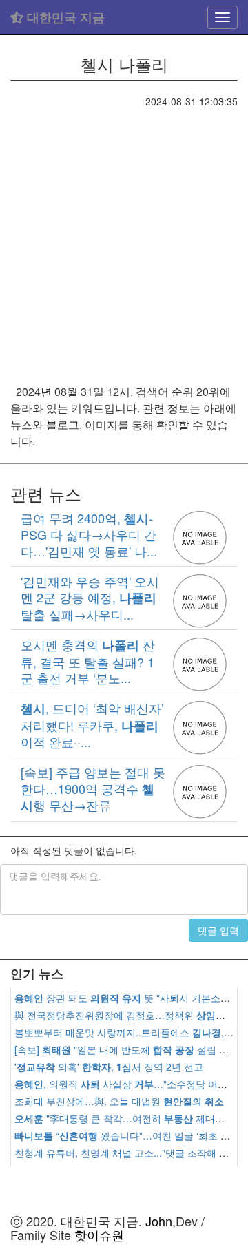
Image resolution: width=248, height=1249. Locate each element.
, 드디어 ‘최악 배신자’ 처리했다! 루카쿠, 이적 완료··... (92, 725)
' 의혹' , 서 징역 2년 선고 (108, 1066)
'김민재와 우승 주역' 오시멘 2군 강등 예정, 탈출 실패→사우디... (90, 597)
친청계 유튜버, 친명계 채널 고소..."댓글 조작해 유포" (128, 1152)
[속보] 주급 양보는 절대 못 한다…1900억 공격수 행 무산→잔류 (93, 788)
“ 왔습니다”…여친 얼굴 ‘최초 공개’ (128, 1135)
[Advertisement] (124, 239)
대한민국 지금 (64, 17)
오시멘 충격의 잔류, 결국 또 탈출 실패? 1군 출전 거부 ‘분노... (88, 661)
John (158, 1221)
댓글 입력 (218, 930)
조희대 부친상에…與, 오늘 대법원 (119, 1101)
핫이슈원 (99, 1234)
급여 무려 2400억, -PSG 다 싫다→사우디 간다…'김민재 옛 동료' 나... (89, 534)
